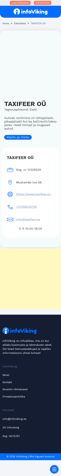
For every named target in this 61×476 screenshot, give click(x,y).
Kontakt (7, 382)
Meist (6, 375)
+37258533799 (26, 206)
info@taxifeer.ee (28, 219)
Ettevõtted (42, 3)
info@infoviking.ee (14, 419)
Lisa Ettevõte (20, 3)
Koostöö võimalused (15, 389)
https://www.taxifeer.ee (33, 194)
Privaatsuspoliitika (14, 396)
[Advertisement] (30, 64)
